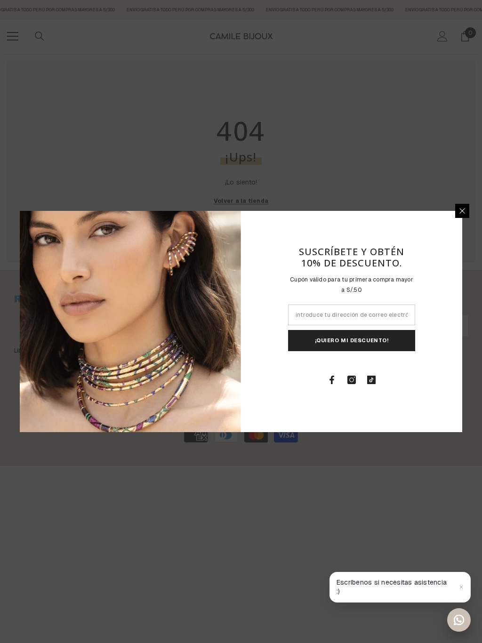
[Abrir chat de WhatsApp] (459, 620)
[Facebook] (332, 380)
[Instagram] (352, 380)
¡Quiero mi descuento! (352, 340)
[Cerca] (462, 211)
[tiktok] (371, 380)
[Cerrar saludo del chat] (461, 587)
